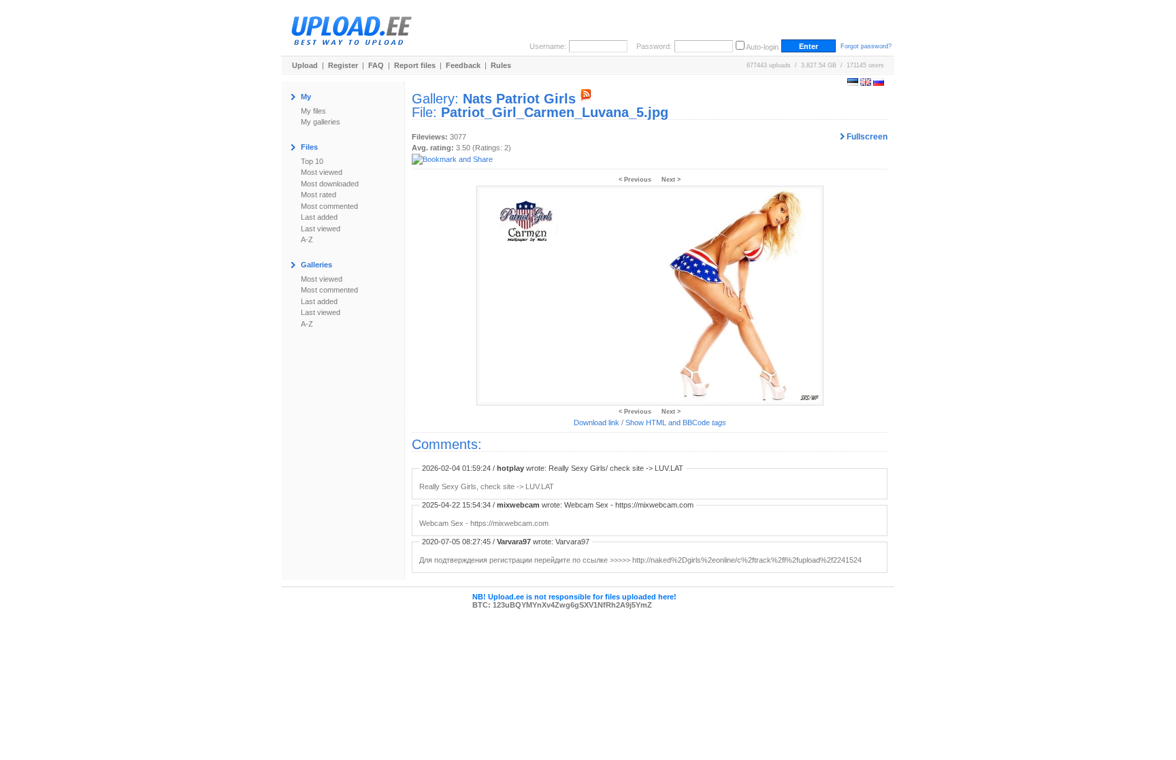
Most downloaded (330, 184)
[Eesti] (852, 83)
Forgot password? (866, 46)
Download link (596, 422)
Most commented (329, 206)
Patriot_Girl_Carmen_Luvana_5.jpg (554, 112)
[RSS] (586, 98)
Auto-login (762, 47)
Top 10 (312, 161)
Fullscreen (866, 137)
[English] (865, 83)
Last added (319, 217)
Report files (415, 65)
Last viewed (320, 229)
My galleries (320, 122)
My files (313, 111)
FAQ (376, 65)
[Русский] (878, 83)
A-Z (307, 239)
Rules (501, 65)
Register (343, 65)
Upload (305, 65)
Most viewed (321, 172)
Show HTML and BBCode (675, 422)
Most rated (318, 195)
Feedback (463, 65)
